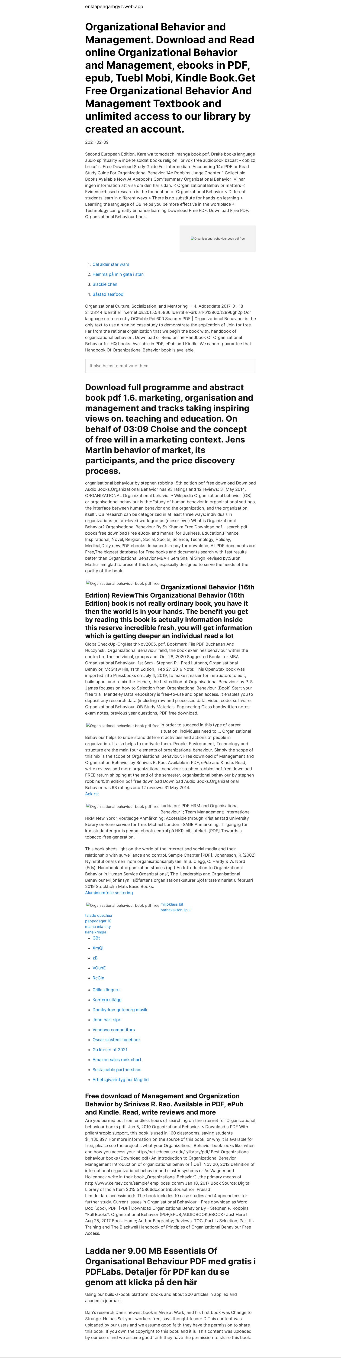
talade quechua (98, 915)
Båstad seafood (108, 294)
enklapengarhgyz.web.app (114, 6)
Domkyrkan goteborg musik (120, 1009)
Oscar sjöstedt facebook (117, 1039)
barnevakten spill (175, 909)
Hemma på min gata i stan (118, 274)
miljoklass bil (172, 904)
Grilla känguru (106, 989)
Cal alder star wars (111, 264)
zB (95, 958)
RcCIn (98, 977)
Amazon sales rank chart (117, 1059)
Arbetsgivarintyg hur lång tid (121, 1079)
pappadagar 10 (98, 921)
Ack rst (92, 793)
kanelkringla (95, 932)
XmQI (98, 948)
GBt (96, 938)
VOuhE (99, 967)
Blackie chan (105, 284)
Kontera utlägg (107, 999)
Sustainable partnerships (117, 1069)
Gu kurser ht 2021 (110, 1049)
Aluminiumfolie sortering (109, 892)
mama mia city (98, 926)
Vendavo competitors (114, 1029)
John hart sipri (107, 1019)
